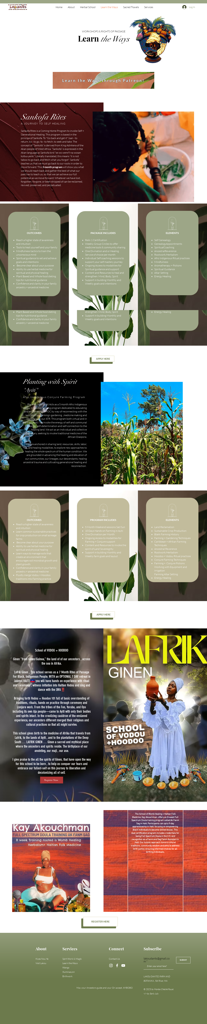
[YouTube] (123, 965)
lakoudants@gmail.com (157, 960)
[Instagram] (111, 965)
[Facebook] (117, 965)
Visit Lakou (41, 963)
